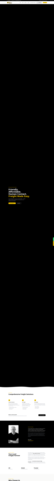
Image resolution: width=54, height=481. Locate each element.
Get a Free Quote (12, 203)
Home (20, 2)
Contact (28, 2)
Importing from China (33, 2)
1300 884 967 (39, 2)
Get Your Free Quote (41, 415)
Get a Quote (45, 2)
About (23, 2)
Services (25, 2)
